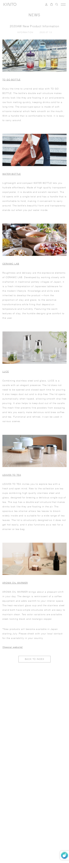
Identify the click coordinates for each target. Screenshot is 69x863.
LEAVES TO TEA (11, 475)
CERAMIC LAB (10, 263)
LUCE (5, 371)
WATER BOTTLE (11, 174)
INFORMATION (26, 32)
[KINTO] (10, 4)
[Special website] (12, 647)
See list (45, 780)
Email (9, 753)
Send (57, 771)
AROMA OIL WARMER (15, 583)
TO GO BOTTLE (11, 79)
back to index (34, 659)
